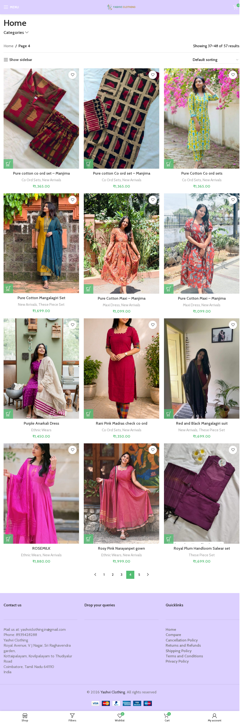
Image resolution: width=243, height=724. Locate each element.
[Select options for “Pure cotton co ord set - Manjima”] (8, 164)
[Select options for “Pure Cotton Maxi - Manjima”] (88, 289)
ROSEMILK (41, 548)
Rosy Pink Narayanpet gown (121, 548)
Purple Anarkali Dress (41, 423)
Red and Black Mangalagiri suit (202, 423)
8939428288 (26, 634)
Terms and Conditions (184, 656)
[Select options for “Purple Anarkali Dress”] (8, 414)
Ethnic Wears (41, 430)
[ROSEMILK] (41, 493)
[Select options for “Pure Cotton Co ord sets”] (168, 164)
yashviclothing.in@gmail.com (43, 629)
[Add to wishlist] (72, 75)
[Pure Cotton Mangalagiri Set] (41, 243)
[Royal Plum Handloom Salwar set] (201, 493)
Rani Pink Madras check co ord (121, 423)
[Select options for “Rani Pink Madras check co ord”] (88, 414)
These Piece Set (51, 304)
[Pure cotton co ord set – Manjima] (41, 118)
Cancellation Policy (182, 640)
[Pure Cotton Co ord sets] (201, 118)
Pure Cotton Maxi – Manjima (121, 298)
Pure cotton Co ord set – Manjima (121, 173)
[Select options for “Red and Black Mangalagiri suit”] (168, 414)
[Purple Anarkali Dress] (41, 368)
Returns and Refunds (183, 645)
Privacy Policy (177, 661)
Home (9, 46)
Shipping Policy (179, 651)
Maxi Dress (111, 305)
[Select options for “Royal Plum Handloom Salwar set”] (168, 539)
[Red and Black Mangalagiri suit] (201, 368)
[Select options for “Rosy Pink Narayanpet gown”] (88, 539)
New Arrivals (51, 180)
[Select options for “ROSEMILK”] (8, 539)
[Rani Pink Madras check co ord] (121, 368)
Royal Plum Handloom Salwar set (202, 548)
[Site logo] (121, 7)
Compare (173, 634)
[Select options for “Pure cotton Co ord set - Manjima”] (88, 164)
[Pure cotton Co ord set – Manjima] (121, 118)
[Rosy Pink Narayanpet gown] (121, 493)
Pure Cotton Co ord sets (201, 173)
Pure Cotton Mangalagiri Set (41, 298)
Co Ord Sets (31, 180)
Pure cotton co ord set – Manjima (41, 173)
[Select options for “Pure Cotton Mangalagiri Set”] (8, 288)
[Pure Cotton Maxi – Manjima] (121, 243)
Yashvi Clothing (113, 692)
